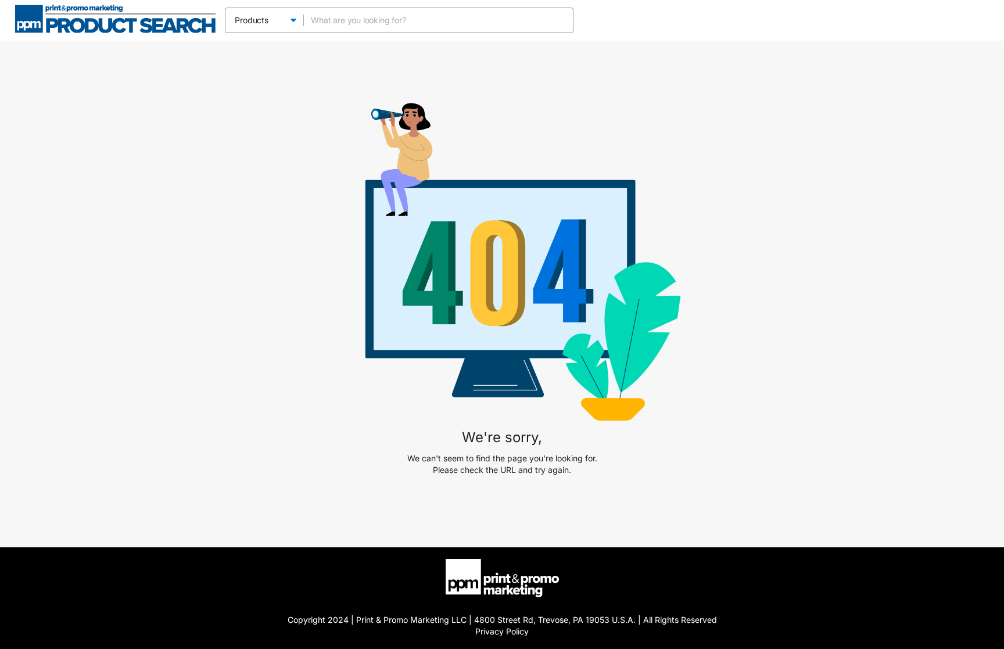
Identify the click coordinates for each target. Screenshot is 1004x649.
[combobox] (427, 20)
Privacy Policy (502, 631)
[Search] (561, 20)
